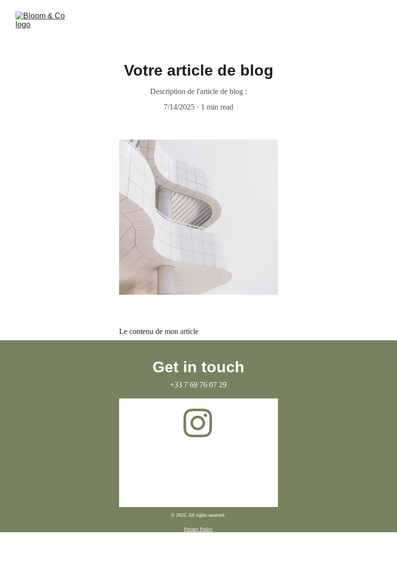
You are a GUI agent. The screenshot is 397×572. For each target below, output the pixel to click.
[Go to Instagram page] (197, 423)
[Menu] (376, 26)
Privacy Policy (198, 529)
